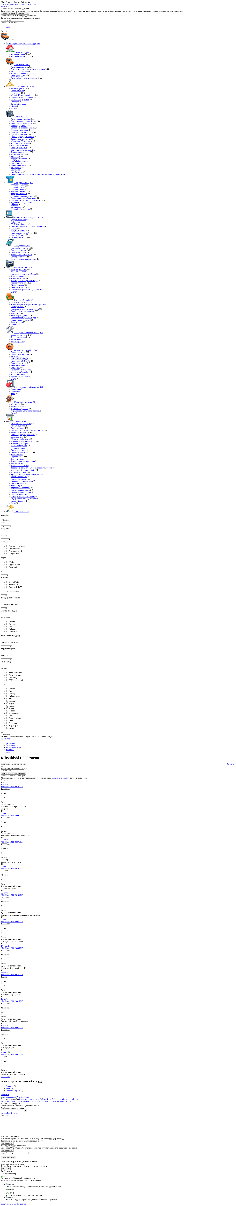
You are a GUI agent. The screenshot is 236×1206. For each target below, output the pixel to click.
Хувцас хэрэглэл (24, 86)
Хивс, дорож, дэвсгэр (20, 315)
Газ (10, 627)
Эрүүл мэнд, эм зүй (19, 165)
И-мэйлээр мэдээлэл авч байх (13, 773)
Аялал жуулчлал (17, 428)
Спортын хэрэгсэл (19, 363)
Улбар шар (13, 713)
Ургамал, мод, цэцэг (19, 409)
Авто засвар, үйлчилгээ (21, 424)
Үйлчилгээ (15, 170)
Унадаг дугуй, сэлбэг (20, 372)
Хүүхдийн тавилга (19, 191)
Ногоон (12, 711)
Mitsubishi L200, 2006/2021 (12, 1028)
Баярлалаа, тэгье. (9, 13)
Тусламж (52, 1101)
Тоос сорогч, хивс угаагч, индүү (24, 281)
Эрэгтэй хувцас (17, 91)
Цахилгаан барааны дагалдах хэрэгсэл (27, 289)
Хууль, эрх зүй (17, 163)
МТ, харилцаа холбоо (20, 143)
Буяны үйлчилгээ (18, 501)
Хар (10, 691)
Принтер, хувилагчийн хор (22, 233)
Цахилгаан (13, 632)
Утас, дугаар (22, 246)
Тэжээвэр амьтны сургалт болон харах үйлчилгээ (31, 468)
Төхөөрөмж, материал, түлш (28, 333)
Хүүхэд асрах (16, 485)
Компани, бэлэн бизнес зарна (23, 441)
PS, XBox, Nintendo (19, 224)
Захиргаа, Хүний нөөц (20, 139)
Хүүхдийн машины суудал (22, 196)
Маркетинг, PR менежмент (22, 141)
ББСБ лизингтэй (16, 680)
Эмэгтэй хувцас (17, 88)
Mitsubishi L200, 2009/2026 (12, 815)
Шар (11, 721)
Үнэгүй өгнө (21, 512)
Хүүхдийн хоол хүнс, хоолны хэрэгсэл (27, 200)
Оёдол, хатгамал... (18, 450)
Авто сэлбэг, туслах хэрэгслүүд (24, 78)
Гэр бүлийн (14, 567)
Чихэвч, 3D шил (17, 235)
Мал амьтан (16, 404)
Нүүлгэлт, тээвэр (18, 448)
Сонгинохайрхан (13, 1090)
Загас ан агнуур (17, 356)
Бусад (13, 108)
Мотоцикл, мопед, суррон (22, 73)
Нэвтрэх (4, 4)
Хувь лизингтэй (15, 673)
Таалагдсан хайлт (60, 778)
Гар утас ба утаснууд (19, 248)
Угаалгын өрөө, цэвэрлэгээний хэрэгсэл (28, 304)
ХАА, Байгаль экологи (20, 161)
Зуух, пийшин (17, 322)
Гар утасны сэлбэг (18, 252)
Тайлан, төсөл (17, 463)
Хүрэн (11, 703)
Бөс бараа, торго (17, 102)
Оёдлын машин (17, 285)
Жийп (11, 562)
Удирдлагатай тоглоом (20, 370)
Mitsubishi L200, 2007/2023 (12, 842)
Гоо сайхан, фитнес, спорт (22, 132)
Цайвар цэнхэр (15, 696)
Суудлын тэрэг (15, 565)
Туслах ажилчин (18, 154)
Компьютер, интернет (20, 443)
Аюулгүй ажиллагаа (64, 1101)
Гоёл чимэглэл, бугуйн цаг (22, 97)
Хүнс (13, 394)
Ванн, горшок (16, 207)
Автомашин (22, 65)
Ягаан (11, 706)
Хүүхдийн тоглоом (19, 194)
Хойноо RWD (14, 585)
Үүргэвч (14, 205)
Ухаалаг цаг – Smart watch (21, 255)
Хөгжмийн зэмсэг (18, 365)
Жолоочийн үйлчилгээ (20, 439)
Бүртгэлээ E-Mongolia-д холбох (14, 1204)
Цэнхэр (12, 694)
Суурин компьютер (19, 220)
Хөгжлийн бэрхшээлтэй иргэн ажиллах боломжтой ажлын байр (38, 174)
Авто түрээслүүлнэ (19, 71)
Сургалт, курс (16, 457)
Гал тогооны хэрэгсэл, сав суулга (25, 309)
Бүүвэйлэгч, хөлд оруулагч (22, 202)
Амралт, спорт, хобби (25, 350)
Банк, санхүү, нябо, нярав (21, 123)
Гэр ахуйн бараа (23, 300)
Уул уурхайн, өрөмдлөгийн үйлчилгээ (27, 474)
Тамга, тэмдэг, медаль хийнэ (23, 461)
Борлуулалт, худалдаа (20, 130)
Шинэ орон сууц (31, 44)
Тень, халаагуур (17, 276)
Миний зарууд (14, 4)
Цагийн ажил (16, 172)
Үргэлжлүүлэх (7, 1143)
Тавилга (14, 313)
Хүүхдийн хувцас (18, 185)
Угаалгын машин (18, 278)
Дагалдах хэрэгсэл (18, 237)
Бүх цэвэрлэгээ (17, 437)
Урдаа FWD (14, 582)
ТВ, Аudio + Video (18, 272)
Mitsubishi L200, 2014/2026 (12, 975)
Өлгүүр (14, 324)
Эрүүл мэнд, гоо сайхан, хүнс (28, 387)
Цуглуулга (15, 368)
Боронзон (13, 723)
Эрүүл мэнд (16, 389)
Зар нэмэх (5, 6)
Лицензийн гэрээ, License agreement (16, 1101)
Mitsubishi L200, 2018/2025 (12, 787)
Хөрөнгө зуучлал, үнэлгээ (22, 481)
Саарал (12, 701)
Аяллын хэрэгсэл (18, 352)
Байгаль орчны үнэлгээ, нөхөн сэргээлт (27, 430)
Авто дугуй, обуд (18, 76)
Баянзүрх (10, 1086)
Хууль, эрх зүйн (17, 483)
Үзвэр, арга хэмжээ (19, 374)
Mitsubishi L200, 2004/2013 (12, 948)
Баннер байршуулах (39, 1101)
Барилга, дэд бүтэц (19, 126)
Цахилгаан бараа (23, 267)
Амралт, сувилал (18, 426)
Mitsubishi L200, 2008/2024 (12, 922)
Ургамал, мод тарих (19, 472)
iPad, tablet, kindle (18, 231)
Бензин (12, 622)
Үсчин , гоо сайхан (19, 477)
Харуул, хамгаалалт (19, 479)
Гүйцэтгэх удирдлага (19, 134)
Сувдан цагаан (15, 718)
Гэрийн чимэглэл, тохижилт (23, 311)
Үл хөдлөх (21, 52)
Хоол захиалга (17, 455)
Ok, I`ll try (6, 1169)
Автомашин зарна (18, 67)
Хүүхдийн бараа (23, 183)
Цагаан (12, 689)
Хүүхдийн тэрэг (17, 189)
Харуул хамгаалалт (19, 159)
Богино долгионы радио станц (24, 259)
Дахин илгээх (23, 13)
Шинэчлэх (5, 739)
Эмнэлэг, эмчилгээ (19, 494)
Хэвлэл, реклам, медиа (20, 490)
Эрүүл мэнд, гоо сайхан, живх (23, 198)
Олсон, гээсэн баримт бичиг (23, 497)
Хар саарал (13, 725)
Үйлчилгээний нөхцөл (71, 1099)
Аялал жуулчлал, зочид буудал (23, 121)
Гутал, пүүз (15, 93)
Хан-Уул (9, 1088)
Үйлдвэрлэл (16, 168)
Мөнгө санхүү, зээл (19, 446)
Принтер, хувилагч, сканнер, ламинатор (27, 226)
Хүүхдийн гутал (18, 187)
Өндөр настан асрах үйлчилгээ (24, 499)
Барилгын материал (19, 335)
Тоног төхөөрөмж (18, 337)
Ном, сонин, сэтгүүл (19, 359)
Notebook (15, 222)
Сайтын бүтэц (46, 1099)
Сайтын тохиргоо (28, 4)
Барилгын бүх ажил (19, 432)
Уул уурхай (15, 157)
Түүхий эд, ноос (17, 406)
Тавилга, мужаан (18, 459)
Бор (10, 716)
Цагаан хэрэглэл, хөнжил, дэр (23, 318)
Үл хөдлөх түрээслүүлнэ (21, 56)
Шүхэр (14, 106)
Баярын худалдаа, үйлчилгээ (23, 435)
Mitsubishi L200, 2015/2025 (12, 868)
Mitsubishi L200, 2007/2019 (12, 1054)
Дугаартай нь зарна (17, 546)
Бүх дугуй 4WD (15, 587)
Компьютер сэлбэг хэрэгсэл (28, 217)
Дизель (12, 624)
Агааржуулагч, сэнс (19, 283)
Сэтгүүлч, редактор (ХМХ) (22, 150)
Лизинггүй (13, 678)
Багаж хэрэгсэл (17, 342)
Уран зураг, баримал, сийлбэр (23, 470)
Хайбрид (12, 629)
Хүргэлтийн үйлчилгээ (20, 488)
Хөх (10, 698)
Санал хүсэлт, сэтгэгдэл (29, 1099)
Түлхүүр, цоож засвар (20, 466)
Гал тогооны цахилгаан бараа (23, 274)
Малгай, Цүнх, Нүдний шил (23, 95)
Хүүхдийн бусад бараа (20, 209)
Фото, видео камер (19, 270)
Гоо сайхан (15, 391)
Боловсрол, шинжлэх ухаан (22, 128)
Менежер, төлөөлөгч (19, 145)
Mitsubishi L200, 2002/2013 (12, 1001)
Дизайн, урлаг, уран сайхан (22, 137)
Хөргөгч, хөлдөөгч (19, 287)
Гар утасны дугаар (18, 250)
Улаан (11, 708)
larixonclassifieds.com (9, 1113)
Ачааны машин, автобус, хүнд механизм (28, 69)
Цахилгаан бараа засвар (21, 492)
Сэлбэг (14, 228)
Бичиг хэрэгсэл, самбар (20, 354)
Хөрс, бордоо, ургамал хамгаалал (25, 411)
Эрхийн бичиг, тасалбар (21, 376)
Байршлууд (56, 1099)
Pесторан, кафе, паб (19, 148)
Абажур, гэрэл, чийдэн (20, 302)
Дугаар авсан (14, 549)
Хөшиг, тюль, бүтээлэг (20, 320)
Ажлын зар (21, 117)
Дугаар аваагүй (15, 551)
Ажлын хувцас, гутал (20, 100)
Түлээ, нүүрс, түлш (19, 339)
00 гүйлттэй (14, 554)
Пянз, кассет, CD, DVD (20, 361)
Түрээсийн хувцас (18, 104)
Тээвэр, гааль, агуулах (20, 152)
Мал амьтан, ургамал (24, 402)
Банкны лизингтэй (17, 675)
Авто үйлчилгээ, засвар (21, 119)
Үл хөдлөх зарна (18, 54)
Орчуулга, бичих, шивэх (21, 452)
